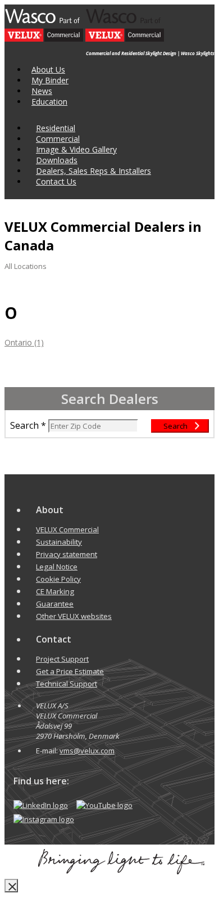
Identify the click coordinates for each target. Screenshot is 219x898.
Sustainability (59, 542)
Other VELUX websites (74, 616)
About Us (48, 69)
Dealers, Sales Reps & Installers (93, 170)
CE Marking (55, 591)
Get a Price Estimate (70, 671)
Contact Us (56, 181)
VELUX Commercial (67, 529)
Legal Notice (56, 567)
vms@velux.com (87, 751)
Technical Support (66, 684)
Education (49, 101)
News (41, 91)
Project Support (62, 659)
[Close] (11, 885)
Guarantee (55, 604)
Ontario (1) (24, 342)
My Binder (50, 80)
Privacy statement (66, 554)
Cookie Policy (58, 579)
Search (24, 425)
